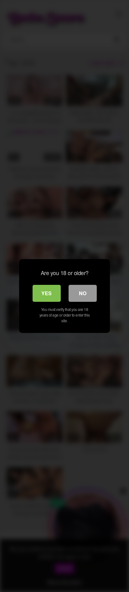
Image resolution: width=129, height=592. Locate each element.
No (82, 293)
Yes (46, 293)
